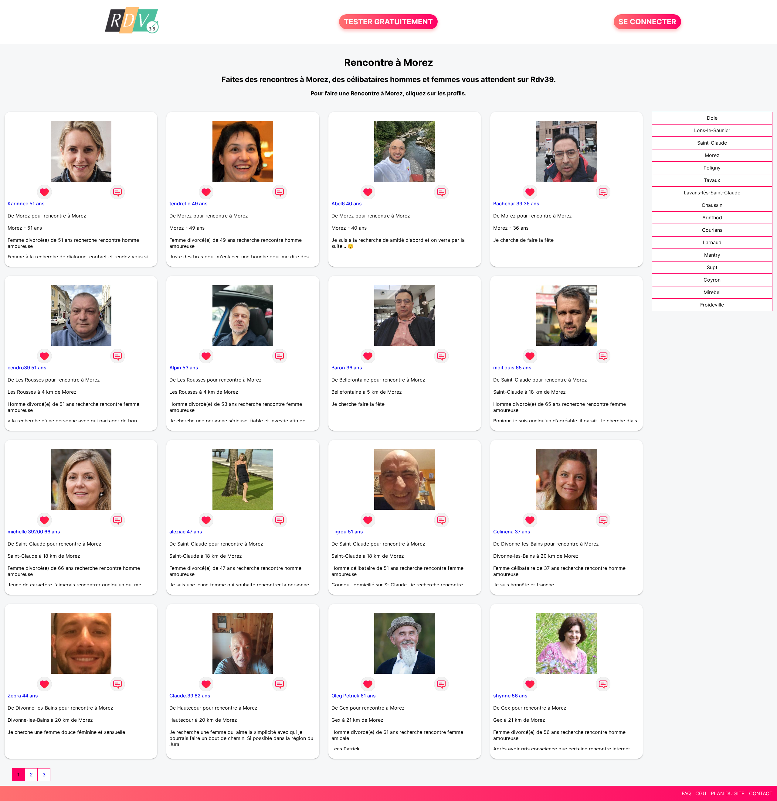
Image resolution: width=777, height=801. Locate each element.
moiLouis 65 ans (512, 368)
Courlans (712, 230)
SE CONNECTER (647, 21)
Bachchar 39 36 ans (516, 203)
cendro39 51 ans (27, 368)
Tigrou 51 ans (347, 532)
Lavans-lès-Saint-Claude (712, 193)
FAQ (686, 793)
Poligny (712, 168)
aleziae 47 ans (185, 532)
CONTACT (760, 793)
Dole (712, 118)
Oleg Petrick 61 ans (353, 696)
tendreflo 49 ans (188, 203)
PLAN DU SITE (728, 793)
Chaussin (712, 205)
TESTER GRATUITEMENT (388, 21)
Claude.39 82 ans (189, 696)
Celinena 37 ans (511, 532)
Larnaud (712, 242)
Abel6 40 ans (346, 203)
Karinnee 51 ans (26, 203)
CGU (700, 793)
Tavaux (712, 180)
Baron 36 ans (346, 368)
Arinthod (712, 217)
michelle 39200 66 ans (34, 532)
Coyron (712, 280)
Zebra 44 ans (23, 696)
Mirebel (712, 292)
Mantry (712, 255)
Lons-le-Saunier (712, 130)
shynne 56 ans (510, 696)
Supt (712, 267)
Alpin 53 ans (183, 368)
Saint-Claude (712, 143)
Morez (712, 155)
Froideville (712, 305)
